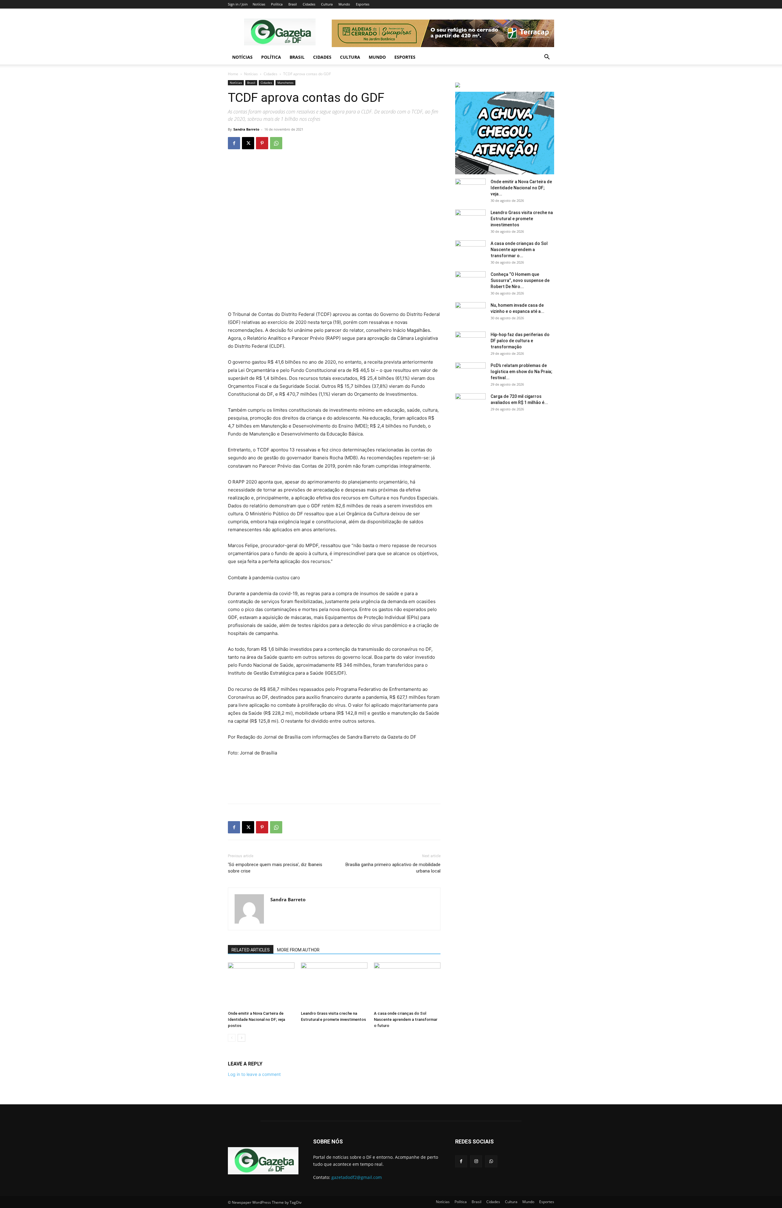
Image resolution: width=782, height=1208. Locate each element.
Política (277, 4)
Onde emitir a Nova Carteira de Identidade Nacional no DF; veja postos (256, 1019)
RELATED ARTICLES (251, 949)
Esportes (362, 4)
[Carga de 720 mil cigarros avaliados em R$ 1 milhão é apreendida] (470, 404)
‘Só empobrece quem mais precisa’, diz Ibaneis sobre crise (275, 868)
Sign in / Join (238, 4)
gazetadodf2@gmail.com (356, 1177)
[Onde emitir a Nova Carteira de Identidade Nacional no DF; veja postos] (261, 985)
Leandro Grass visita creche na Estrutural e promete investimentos (522, 218)
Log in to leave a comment (254, 1074)
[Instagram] (476, 1161)
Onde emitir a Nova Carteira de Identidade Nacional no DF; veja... (521, 187)
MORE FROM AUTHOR (298, 949)
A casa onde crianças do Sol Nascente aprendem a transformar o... (519, 249)
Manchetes (285, 82)
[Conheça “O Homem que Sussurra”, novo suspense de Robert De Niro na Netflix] (470, 282)
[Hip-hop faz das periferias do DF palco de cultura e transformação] (470, 342)
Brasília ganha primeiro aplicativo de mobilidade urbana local (392, 868)
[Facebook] (234, 143)
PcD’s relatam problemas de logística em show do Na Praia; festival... (521, 371)
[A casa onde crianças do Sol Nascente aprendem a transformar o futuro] (407, 985)
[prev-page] (232, 1038)
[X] (248, 143)
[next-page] (241, 1038)
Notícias (259, 4)
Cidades (309, 4)
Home (233, 73)
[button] (546, 58)
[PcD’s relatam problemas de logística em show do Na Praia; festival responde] (470, 373)
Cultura (327, 4)
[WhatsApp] (276, 143)
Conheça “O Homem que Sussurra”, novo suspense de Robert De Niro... (520, 280)
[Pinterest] (262, 143)
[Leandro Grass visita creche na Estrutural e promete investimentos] (334, 985)
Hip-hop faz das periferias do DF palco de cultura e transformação (520, 340)
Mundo (344, 4)
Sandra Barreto (246, 129)
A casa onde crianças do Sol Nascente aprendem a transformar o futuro (405, 1019)
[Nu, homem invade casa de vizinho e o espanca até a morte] (470, 313)
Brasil (292, 4)
